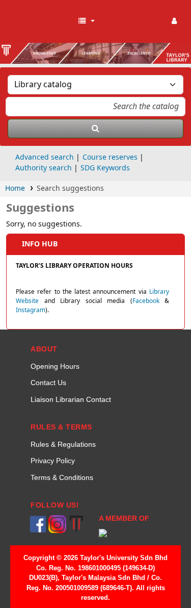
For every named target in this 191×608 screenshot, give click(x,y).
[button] (86, 21)
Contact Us (48, 382)
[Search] (95, 128)
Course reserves (110, 157)
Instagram (30, 310)
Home (15, 188)
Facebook (145, 301)
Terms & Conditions (62, 477)
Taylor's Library (40, 21)
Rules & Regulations (63, 444)
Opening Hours (55, 366)
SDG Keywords (105, 168)
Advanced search (44, 157)
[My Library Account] (174, 21)
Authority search (43, 168)
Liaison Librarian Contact (71, 399)
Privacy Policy (53, 461)
